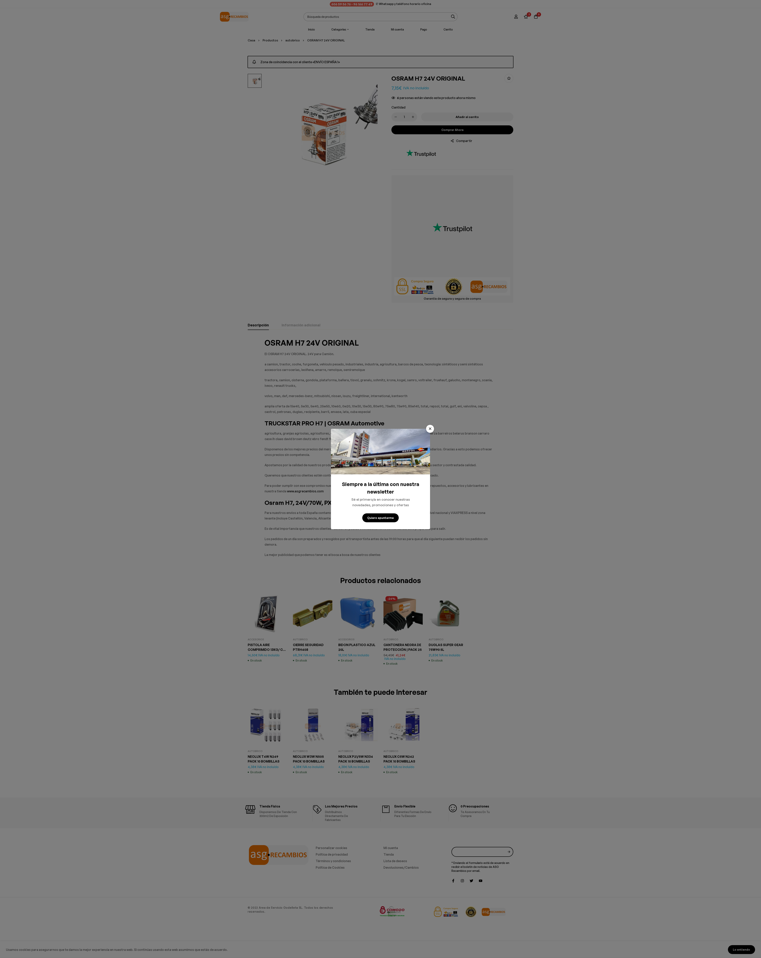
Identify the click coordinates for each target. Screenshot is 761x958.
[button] (430, 429)
